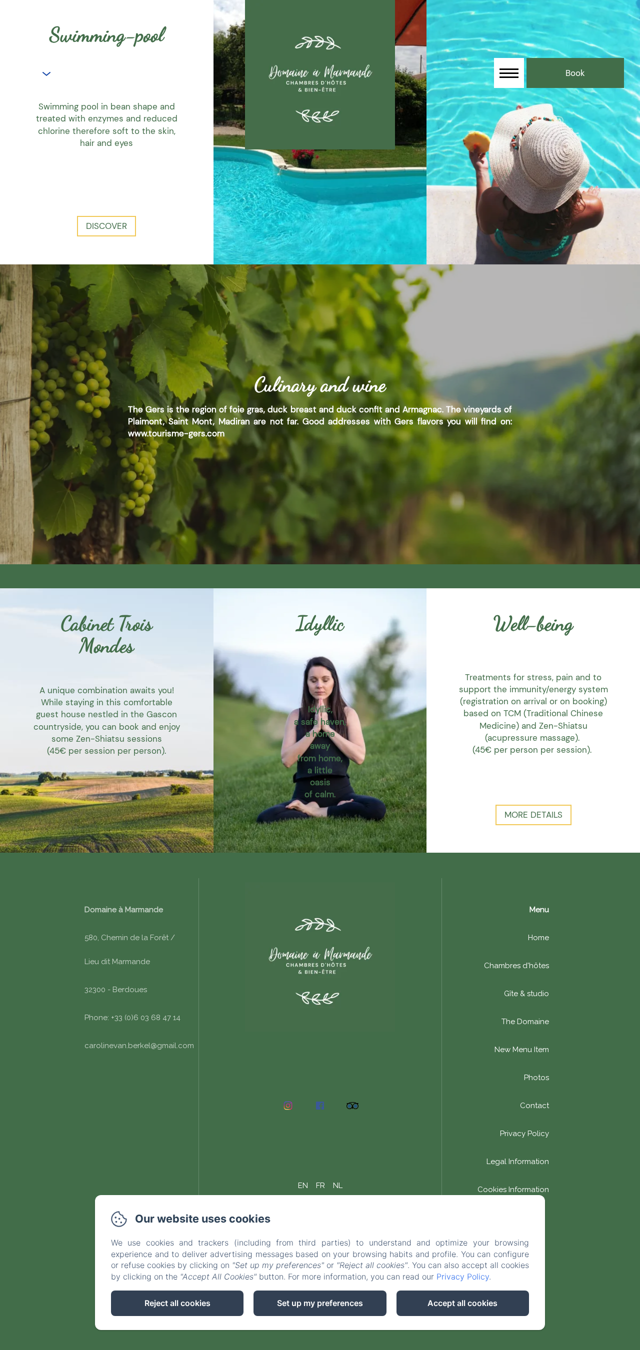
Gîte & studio (526, 993)
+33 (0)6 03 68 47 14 (111, 74)
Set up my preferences (320, 1303)
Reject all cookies (177, 1303)
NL (337, 1185)
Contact (534, 1105)
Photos (536, 1077)
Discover (106, 225)
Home (538, 937)
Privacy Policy (524, 1133)
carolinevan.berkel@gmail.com (139, 1045)
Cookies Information (513, 1189)
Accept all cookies (463, 1303)
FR (320, 1185)
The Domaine (525, 1021)
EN (303, 1185)
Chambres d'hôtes (516, 965)
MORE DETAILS (533, 814)
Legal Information (517, 1161)
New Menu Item (521, 1049)
